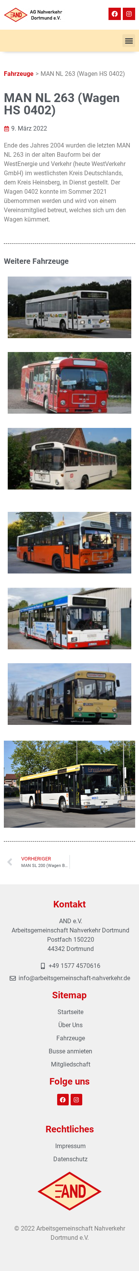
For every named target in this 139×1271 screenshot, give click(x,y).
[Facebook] (114, 14)
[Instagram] (129, 14)
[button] (128, 40)
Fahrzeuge (19, 73)
